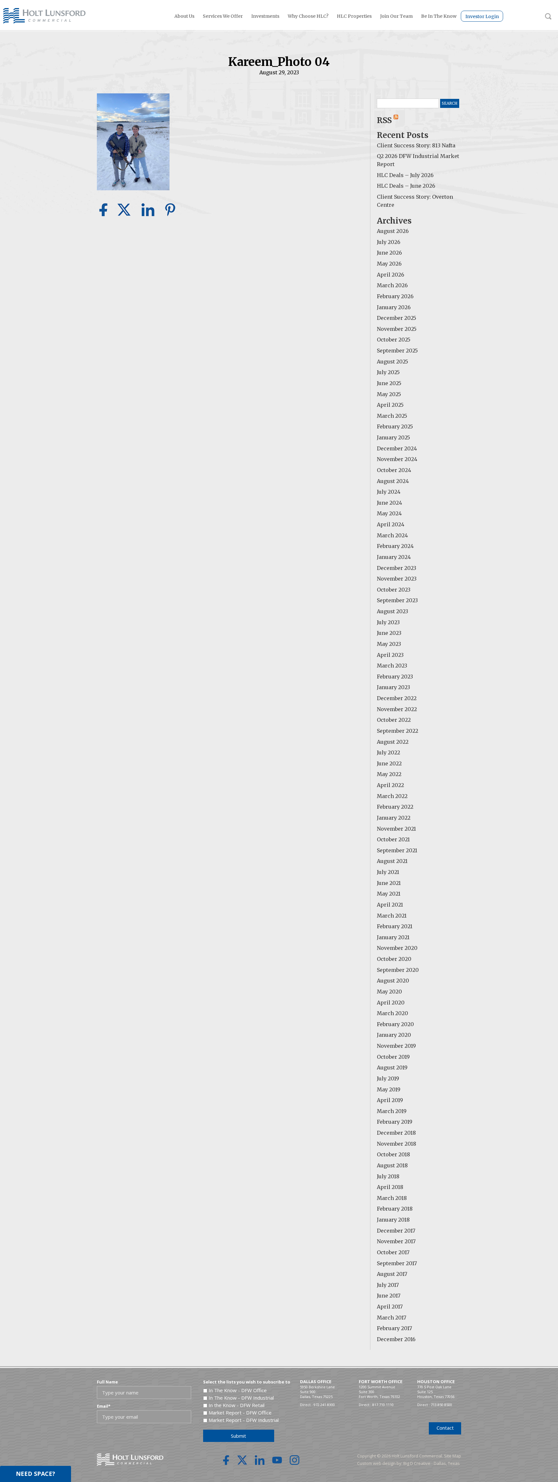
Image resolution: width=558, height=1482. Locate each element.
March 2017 (391, 1317)
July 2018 (388, 1176)
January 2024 (394, 557)
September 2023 (397, 600)
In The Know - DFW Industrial (241, 1397)
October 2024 (394, 470)
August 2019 (392, 1067)
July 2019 (388, 1078)
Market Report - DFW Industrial (244, 1420)
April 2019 (390, 1100)
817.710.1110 (383, 1404)
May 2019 (388, 1089)
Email (103, 1406)
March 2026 (392, 285)
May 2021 (388, 893)
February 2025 (395, 426)
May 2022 (389, 774)
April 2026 (390, 274)
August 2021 (392, 861)
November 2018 (396, 1143)
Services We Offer (223, 16)
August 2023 (392, 611)
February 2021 (394, 926)
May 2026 (389, 263)
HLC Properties (354, 16)
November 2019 (396, 1046)
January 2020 (394, 1035)
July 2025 (388, 372)
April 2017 (390, 1306)
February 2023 (395, 676)
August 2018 (392, 1165)
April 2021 (390, 904)
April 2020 (391, 1002)
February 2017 (394, 1328)
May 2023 (389, 644)
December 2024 (397, 448)
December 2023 (396, 568)
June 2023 (389, 633)
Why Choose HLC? (308, 16)
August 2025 (392, 361)
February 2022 (395, 807)
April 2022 (390, 785)
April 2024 (390, 524)
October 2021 (393, 839)
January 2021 (393, 937)
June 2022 (389, 763)
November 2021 (396, 828)
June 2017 (388, 1295)
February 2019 (394, 1122)
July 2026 (388, 242)
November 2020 (397, 948)
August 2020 (393, 980)
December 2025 (396, 318)
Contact (445, 1427)
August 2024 (393, 481)
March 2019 (392, 1111)
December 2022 (397, 698)
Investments (265, 16)
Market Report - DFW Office (240, 1412)
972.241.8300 (324, 1404)
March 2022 (392, 796)
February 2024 (395, 546)
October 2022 (394, 720)
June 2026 (389, 252)
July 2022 (388, 752)
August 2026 (393, 231)
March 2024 (392, 535)
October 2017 (393, 1252)
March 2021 (392, 915)
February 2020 (395, 1024)
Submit (238, 1436)
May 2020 (389, 991)
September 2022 (397, 731)
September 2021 (397, 850)
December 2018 (396, 1133)
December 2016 (396, 1339)
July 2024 (388, 492)
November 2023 (397, 578)
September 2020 (398, 970)
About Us (184, 16)
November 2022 (397, 709)
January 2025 (393, 437)
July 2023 (388, 622)
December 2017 (396, 1230)
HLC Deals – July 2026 (405, 175)
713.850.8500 (441, 1404)
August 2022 (392, 742)
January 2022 (393, 818)
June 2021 (389, 883)
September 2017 (397, 1263)
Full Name (107, 1382)
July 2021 (388, 872)
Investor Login (482, 16)
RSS (385, 120)
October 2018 (393, 1154)
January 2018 (393, 1219)
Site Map (452, 1456)
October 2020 (394, 959)
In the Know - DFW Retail (236, 1405)
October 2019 (393, 1057)
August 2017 (392, 1274)
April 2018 (390, 1187)
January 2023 (393, 687)
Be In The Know (439, 16)
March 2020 (392, 1013)
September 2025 (397, 350)
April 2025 (390, 405)
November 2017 (396, 1241)
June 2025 (389, 383)
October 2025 (393, 339)
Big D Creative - (418, 1463)
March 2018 (392, 1198)
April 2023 (390, 655)
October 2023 (393, 589)
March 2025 (392, 416)
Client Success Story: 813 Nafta (416, 145)
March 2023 (392, 665)
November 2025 (397, 329)
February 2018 (395, 1208)
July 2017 (388, 1285)
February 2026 (395, 296)
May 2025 (389, 394)
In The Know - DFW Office (238, 1390)
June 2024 (389, 502)
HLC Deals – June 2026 (406, 186)
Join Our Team (396, 16)
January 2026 (394, 307)
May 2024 (389, 513)
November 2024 (397, 459)
